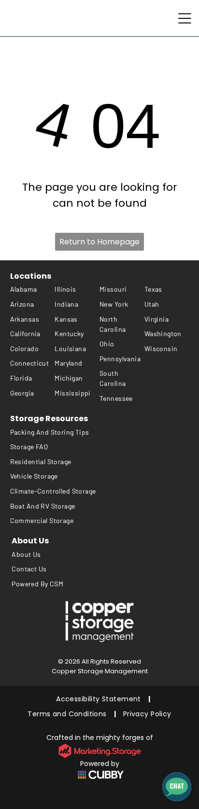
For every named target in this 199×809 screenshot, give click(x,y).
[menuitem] (32, 289)
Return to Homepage (99, 241)
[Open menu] (184, 18)
